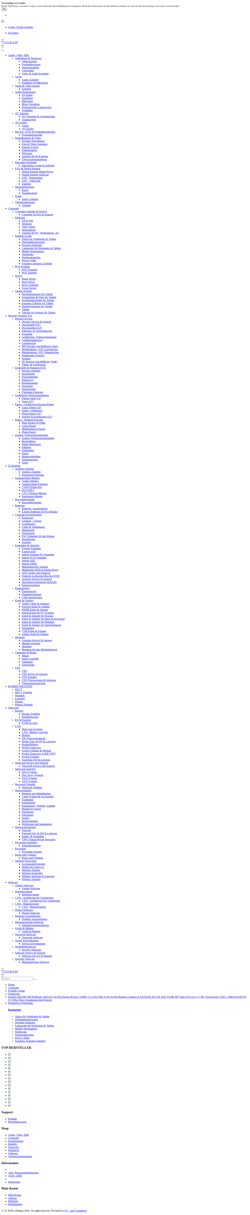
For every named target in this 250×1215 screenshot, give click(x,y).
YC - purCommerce (75, 1210)
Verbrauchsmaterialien (20, 1156)
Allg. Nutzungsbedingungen (23, 1172)
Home (11, 984)
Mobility (12, 1144)
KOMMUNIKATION (20, 686)
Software (13, 882)
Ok (4, 9)
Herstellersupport (17, 1121)
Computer (13, 208)
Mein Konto (14, 1195)
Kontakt (12, 1118)
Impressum (14, 1181)
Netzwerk (13, 707)
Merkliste (13, 1201)
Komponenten (15, 1141)
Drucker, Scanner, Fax (20, 315)
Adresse (12, 1198)
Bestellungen (15, 1204)
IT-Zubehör (14, 465)
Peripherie (13, 1150)
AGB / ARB (15, 1175)
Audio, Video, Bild (18, 55)
